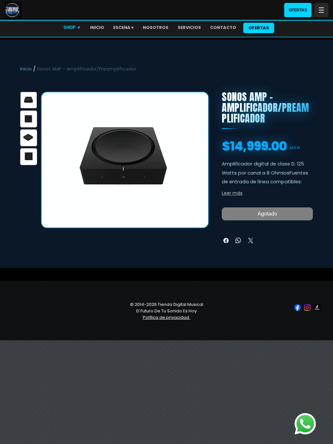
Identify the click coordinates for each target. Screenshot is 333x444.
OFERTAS (298, 10)
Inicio (26, 69)
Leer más (232, 193)
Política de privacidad (166, 317)
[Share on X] (251, 240)
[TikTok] (317, 307)
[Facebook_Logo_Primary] (297, 307)
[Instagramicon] (307, 307)
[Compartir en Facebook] (226, 240)
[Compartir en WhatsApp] (238, 240)
